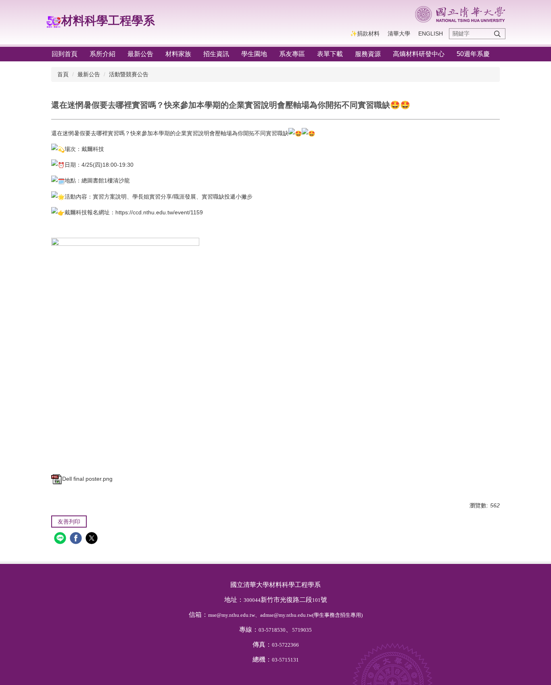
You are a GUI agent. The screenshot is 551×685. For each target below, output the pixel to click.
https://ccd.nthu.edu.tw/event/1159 (159, 212)
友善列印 (69, 521)
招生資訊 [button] (216, 53)
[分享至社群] (61, 539)
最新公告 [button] (140, 53)
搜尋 (497, 34)
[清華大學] (460, 14)
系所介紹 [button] (102, 53)
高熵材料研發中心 (419, 53)
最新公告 (88, 74)
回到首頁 (64, 53)
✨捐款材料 (365, 33)
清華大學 (399, 33)
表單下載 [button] (330, 53)
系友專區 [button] (292, 53)
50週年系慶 (473, 53)
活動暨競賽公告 (128, 74)
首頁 (63, 74)
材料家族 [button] (178, 53)
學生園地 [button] (254, 53)
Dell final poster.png (87, 479)
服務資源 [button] (368, 53)
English (430, 33)
